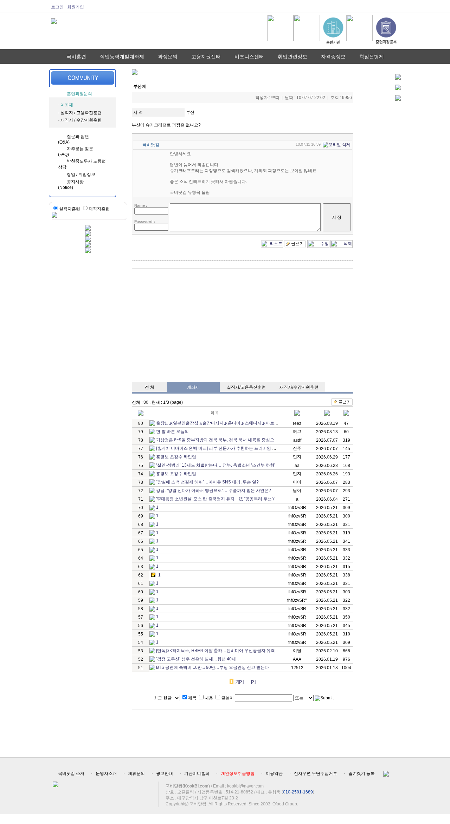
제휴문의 (136, 773)
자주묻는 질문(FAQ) (75, 151)
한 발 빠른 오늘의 (172, 431)
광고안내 (164, 773)
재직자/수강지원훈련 (299, 387)
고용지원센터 (206, 56)
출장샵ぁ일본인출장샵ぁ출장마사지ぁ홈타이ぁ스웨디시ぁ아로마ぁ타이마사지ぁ (232, 423)
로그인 (57, 7)
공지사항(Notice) (71, 184)
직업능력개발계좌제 (122, 56)
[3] (241, 681)
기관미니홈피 (197, 773)
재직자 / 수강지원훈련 (81, 120)
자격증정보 (333, 56)
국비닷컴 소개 (71, 773)
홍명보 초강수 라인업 (176, 456)
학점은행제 (371, 56)
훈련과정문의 (79, 93)
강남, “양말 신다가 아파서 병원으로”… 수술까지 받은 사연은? (213, 490)
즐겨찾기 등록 (361, 773)
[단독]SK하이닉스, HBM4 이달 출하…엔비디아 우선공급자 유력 (215, 650)
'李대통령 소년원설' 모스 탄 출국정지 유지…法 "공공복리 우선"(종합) (220, 498)
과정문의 (168, 56)
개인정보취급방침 (238, 773)
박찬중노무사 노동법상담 (82, 164)
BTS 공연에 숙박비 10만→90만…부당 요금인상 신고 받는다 (212, 667)
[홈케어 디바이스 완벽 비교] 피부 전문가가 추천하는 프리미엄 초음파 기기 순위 (230, 448)
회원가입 (75, 7)
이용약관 (274, 773)
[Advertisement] (243, 320)
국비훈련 (76, 56)
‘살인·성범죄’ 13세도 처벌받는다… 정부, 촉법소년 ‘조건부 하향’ (215, 465)
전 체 (149, 387)
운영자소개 (106, 773)
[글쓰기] (295, 242)
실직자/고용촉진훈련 (246, 387)
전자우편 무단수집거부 (315, 773)
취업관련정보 (292, 56)
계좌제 (66, 105)
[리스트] (272, 242)
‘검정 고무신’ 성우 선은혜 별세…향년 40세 (196, 659)
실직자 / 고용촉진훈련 (81, 112)
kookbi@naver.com (245, 786)
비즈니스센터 (249, 56)
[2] (236, 681)
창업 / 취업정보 (81, 174)
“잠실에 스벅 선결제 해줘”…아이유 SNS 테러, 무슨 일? (207, 482)
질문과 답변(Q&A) (73, 139)
